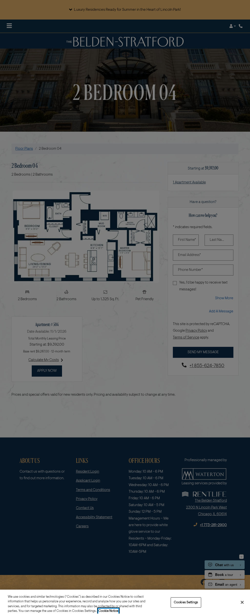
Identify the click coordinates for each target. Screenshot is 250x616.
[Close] (242, 602)
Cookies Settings (186, 602)
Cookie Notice (108, 611)
